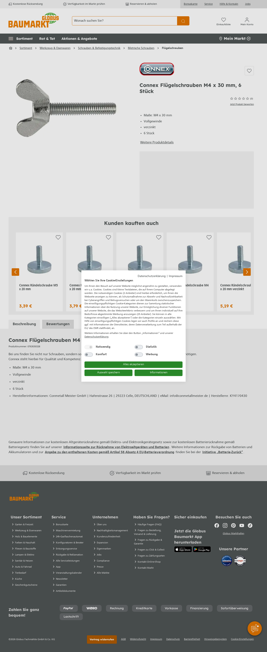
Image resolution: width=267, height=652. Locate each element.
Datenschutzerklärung (152, 276)
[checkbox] (88, 347)
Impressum (176, 276)
